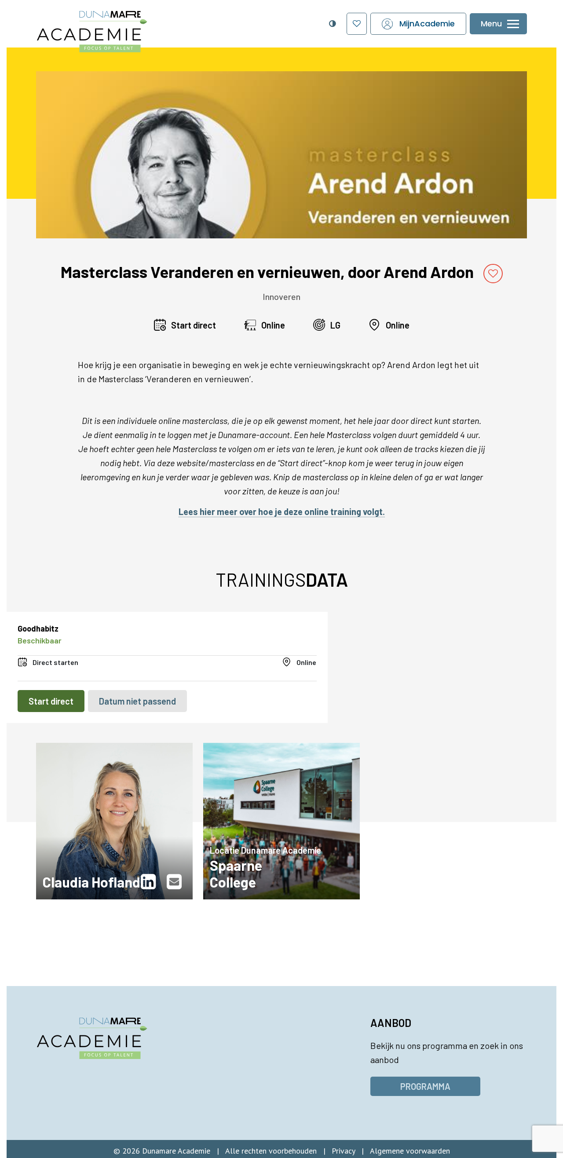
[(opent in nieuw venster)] (150, 882)
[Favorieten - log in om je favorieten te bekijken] (357, 24)
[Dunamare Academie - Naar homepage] (110, 27)
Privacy (343, 1151)
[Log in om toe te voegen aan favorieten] (493, 273)
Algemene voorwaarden (410, 1151)
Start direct (51, 701)
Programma (425, 1086)
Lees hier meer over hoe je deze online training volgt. (282, 511)
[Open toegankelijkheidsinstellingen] (332, 24)
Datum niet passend (137, 701)
